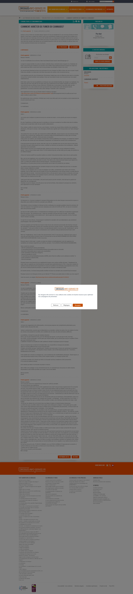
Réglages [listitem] (66, 305)
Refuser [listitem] (55, 305)
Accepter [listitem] (78, 305)
